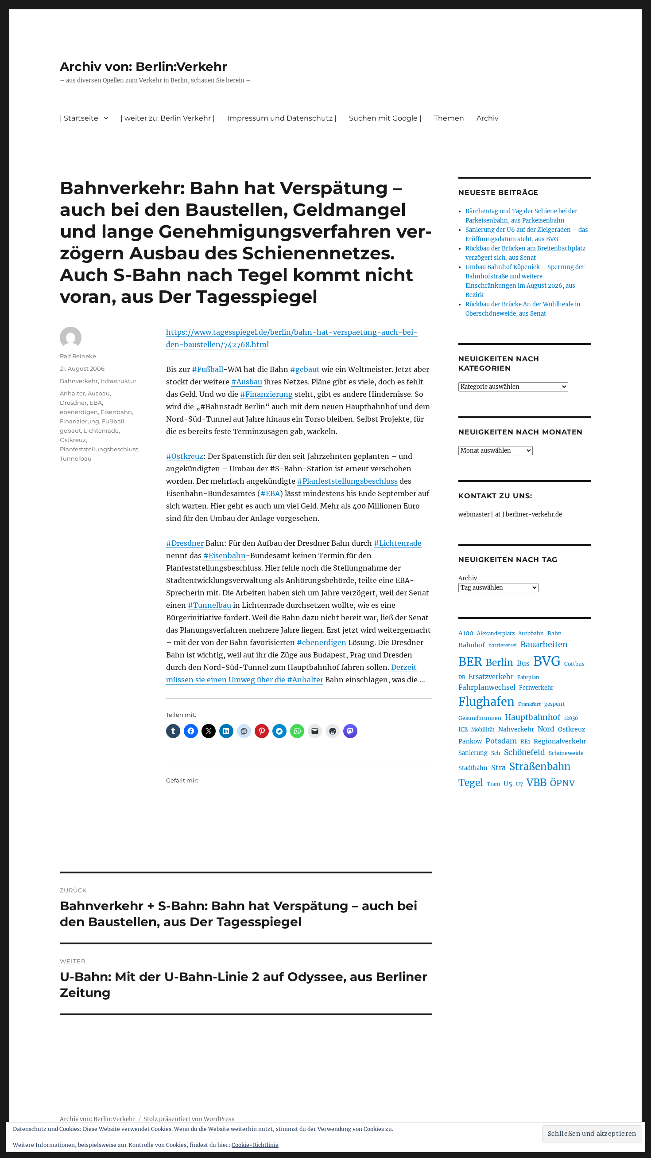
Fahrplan (528, 677)
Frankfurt (529, 704)
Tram (493, 784)
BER (470, 661)
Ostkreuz (73, 439)
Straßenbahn (540, 766)
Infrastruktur (118, 380)
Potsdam (501, 740)
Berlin (499, 663)
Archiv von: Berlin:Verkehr (143, 66)
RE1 (525, 741)
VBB (536, 782)
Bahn (554, 633)
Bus (523, 663)
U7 (519, 784)
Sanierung (473, 753)
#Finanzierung (266, 394)
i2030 (571, 718)
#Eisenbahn (224, 555)
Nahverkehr (516, 729)
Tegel (470, 783)
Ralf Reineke (78, 356)
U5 (508, 784)
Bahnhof (471, 645)
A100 (465, 633)
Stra (498, 767)
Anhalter (72, 393)
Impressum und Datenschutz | (282, 118)
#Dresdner (185, 543)
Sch (495, 753)
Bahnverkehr (79, 380)
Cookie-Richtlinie (255, 1145)
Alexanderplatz (496, 633)
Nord (546, 729)
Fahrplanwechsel (486, 687)
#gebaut (305, 369)
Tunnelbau (76, 458)
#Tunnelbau (209, 605)
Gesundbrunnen (479, 718)
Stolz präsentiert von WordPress (189, 1119)
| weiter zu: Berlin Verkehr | (167, 118)
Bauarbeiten (544, 644)
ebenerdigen (79, 411)
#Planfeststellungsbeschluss (347, 481)
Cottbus (574, 664)
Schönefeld (524, 752)
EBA (95, 402)
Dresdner (73, 402)
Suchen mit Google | (385, 118)
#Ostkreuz (184, 456)
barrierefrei (502, 645)
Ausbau (99, 393)
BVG (547, 661)
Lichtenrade (101, 430)
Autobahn (531, 633)
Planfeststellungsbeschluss (99, 449)
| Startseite (79, 118)
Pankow (470, 741)
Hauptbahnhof (533, 717)
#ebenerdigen (321, 642)
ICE (463, 729)
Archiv (467, 578)
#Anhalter (305, 679)
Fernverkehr (536, 688)
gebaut (70, 430)
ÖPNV (562, 783)
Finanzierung (79, 421)
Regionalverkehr (560, 741)
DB (461, 677)
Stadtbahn (473, 768)
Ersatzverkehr (491, 677)
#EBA (270, 493)
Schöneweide (566, 753)
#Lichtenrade (398, 543)
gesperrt (554, 704)
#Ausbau (246, 381)
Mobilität (483, 730)
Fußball (113, 421)
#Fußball (207, 369)
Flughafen (486, 702)
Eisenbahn (116, 411)
